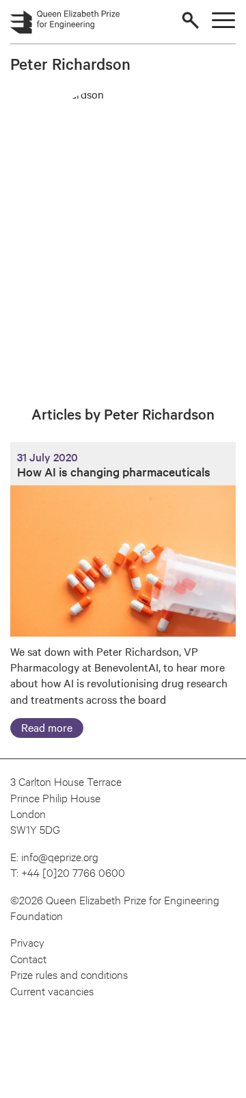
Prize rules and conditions (69, 974)
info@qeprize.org (59, 856)
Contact (28, 958)
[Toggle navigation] (223, 20)
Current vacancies (52, 990)
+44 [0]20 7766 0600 (73, 872)
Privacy (27, 941)
